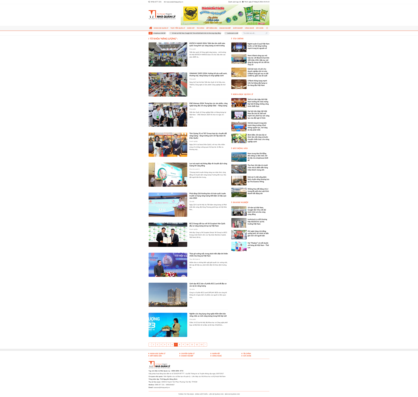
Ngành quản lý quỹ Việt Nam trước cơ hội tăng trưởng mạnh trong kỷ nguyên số (258, 46)
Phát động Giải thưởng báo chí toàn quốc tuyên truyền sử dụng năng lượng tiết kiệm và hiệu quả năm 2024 (207, 196)
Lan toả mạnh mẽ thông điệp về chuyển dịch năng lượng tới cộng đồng (208, 165)
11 (192, 344)
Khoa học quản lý (194, 169)
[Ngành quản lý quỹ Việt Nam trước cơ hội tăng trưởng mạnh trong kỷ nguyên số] (239, 47)
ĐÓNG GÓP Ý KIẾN (201, 394)
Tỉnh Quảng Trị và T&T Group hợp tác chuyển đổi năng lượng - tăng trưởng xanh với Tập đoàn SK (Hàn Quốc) (208, 136)
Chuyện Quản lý (188, 353)
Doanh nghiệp (193, 141)
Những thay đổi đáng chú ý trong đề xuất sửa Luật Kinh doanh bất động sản (258, 191)
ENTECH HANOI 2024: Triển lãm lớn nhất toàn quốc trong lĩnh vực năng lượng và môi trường (207, 45)
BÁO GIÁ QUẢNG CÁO (232, 394)
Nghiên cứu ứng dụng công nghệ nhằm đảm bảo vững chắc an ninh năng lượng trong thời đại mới (208, 315)
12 (197, 344)
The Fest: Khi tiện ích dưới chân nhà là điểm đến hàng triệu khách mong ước (258, 167)
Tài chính (192, 289)
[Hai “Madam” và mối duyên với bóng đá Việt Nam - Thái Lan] (239, 246)
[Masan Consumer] (229, 15)
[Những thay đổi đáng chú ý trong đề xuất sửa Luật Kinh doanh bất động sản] (239, 192)
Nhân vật (216, 353)
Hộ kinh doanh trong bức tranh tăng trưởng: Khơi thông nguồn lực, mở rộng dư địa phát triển (257, 126)
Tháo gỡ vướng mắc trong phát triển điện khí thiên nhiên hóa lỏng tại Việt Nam (208, 255)
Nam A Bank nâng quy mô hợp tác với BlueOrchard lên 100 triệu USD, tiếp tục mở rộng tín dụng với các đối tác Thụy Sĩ (258, 60)
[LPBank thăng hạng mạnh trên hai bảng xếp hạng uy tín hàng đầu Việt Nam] (239, 84)
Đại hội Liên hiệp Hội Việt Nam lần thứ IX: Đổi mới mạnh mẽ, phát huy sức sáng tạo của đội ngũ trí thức (258, 114)
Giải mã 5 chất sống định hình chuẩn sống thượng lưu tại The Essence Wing (258, 179)
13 (201, 344)
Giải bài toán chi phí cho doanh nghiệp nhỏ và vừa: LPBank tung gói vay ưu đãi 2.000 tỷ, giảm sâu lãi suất (258, 72)
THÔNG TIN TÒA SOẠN (186, 394)
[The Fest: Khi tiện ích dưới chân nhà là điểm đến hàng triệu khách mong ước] (239, 168)
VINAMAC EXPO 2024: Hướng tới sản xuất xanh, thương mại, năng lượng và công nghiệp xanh (208, 75)
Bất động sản (240, 148)
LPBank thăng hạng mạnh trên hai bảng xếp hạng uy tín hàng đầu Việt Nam (257, 83)
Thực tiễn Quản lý (194, 259)
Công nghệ (192, 49)
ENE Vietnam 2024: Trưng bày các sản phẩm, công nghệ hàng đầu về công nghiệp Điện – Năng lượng (208, 105)
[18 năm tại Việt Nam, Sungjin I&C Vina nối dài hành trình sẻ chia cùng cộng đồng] (239, 211)
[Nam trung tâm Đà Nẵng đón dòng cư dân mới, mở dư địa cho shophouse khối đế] (239, 157)
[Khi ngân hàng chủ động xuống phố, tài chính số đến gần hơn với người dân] (239, 234)
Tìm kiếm (266, 33)
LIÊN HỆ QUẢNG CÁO (216, 394)
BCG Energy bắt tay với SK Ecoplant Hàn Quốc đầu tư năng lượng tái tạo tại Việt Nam (207, 225)
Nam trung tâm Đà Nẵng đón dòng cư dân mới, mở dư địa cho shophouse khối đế (258, 157)
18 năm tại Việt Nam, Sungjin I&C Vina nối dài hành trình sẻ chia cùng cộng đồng (176, 33)
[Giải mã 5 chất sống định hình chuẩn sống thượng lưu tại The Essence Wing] (239, 180)
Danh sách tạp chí (234, 2)
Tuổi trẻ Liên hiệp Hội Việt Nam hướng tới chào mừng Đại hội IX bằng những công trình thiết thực (258, 103)
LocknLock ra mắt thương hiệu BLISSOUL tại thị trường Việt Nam (227, 33)
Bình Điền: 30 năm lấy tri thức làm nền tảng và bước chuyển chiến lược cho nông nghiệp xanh (258, 138)
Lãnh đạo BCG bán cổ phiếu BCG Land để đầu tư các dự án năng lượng (208, 285)
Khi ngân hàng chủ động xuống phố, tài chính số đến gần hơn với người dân (258, 233)
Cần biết (191, 201)
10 (187, 344)
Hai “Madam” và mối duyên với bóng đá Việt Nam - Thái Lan (258, 245)
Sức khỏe (247, 356)
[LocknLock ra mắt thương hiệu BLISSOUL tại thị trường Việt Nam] (239, 223)
